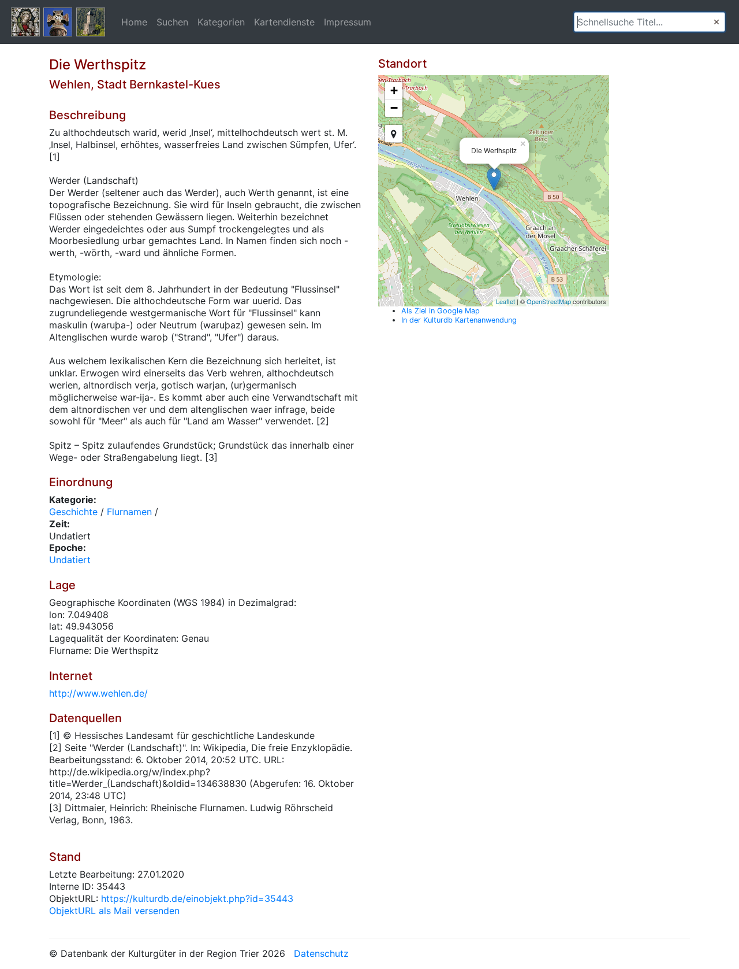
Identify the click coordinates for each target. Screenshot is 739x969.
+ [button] (394, 90)
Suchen (172, 22)
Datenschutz (321, 953)
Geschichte (73, 511)
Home (134, 22)
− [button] (394, 108)
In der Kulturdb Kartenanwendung (459, 320)
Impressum (347, 22)
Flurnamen (129, 511)
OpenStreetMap (549, 301)
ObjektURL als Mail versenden (114, 910)
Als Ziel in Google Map (440, 310)
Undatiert (70, 559)
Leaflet (505, 301)
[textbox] (649, 22)
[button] (716, 22)
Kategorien (221, 22)
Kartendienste (284, 22)
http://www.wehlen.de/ (98, 693)
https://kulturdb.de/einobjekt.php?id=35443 (197, 898)
